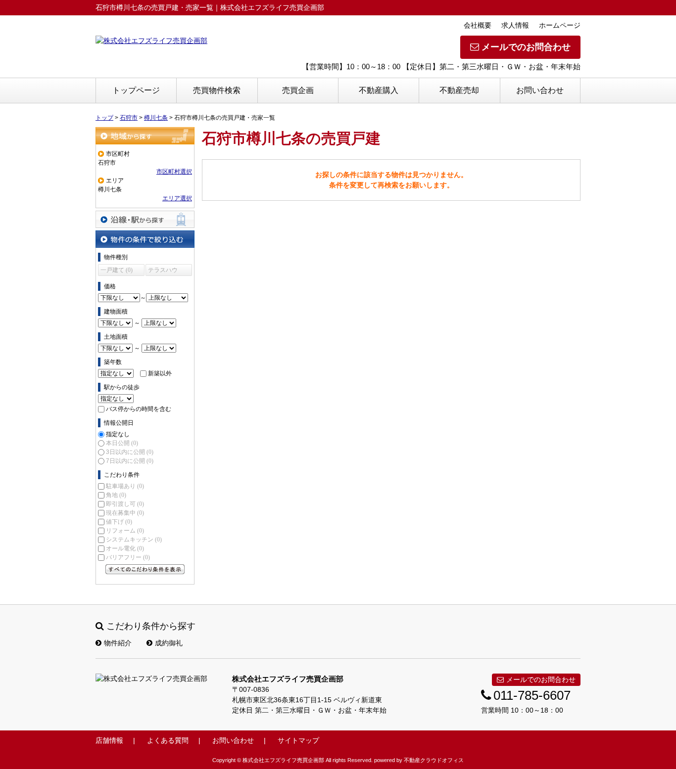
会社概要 (477, 25)
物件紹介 (118, 643)
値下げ (119, 521)
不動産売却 (459, 90)
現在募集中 (125, 512)
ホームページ (559, 25)
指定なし (118, 434)
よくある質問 (168, 740)
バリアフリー (128, 557)
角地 (116, 495)
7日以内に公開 (129, 460)
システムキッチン (134, 539)
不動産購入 (378, 90)
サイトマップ (298, 740)
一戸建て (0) (116, 270)
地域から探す (145, 135)
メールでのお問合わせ (526, 47)
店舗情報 (109, 740)
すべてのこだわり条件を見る (145, 569)
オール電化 (125, 548)
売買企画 (298, 90)
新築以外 (160, 373)
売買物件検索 (217, 90)
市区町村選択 (174, 171)
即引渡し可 (125, 503)
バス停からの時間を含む (138, 409)
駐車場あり (125, 486)
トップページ (136, 90)
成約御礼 (169, 643)
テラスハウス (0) (163, 271)
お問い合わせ (540, 90)
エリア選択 (177, 198)
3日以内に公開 (129, 452)
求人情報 (515, 25)
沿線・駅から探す (145, 219)
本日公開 (122, 443)
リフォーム (125, 530)
